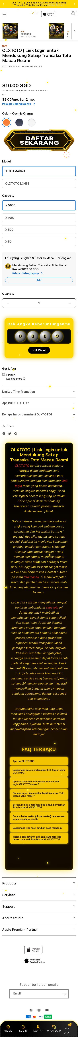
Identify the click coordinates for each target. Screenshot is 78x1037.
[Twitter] (10, 434)
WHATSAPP (54, 1030)
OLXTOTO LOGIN (17, 183)
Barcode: (25, 66)
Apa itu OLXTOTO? (23, 761)
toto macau (31, 577)
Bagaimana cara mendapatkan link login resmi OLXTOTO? (39, 771)
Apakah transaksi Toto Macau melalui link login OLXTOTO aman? (36, 783)
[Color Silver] (32, 122)
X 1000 (10, 217)
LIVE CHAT (67, 1030)
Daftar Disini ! (56, 5)
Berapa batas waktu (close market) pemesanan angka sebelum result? (39, 817)
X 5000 (10, 205)
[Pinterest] (16, 434)
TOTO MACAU (15, 171)
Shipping (20, 90)
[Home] (31, 12)
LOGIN (23, 1030)
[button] (4, 14)
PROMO (8, 1030)
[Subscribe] (64, 993)
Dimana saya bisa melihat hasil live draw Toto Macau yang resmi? (38, 794)
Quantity (8, 293)
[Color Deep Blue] (19, 122)
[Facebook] (4, 434)
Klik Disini (39, 350)
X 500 (9, 229)
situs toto (52, 607)
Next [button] (74, 4)
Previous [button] (3, 4)
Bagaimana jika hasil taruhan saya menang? (37, 828)
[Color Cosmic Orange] (6, 122)
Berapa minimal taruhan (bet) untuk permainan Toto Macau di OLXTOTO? (39, 806)
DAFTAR (38, 1030)
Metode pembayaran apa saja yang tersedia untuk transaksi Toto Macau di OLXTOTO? (37, 838)
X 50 (8, 241)
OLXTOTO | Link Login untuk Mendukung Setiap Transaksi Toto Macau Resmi (39, 4)
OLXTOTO (22, 465)
